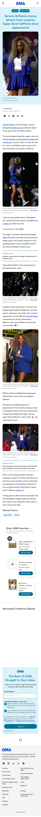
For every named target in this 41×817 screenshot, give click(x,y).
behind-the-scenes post (26, 393)
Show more (33, 210)
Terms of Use (6, 772)
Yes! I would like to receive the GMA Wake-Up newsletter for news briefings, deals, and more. (21, 711)
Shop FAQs (5, 791)
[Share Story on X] (9, 116)
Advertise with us (7, 787)
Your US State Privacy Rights (27, 769)
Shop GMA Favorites (17, 528)
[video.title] (20, 64)
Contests (5, 768)
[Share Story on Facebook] (4, 116)
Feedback (24, 785)
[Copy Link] (22, 116)
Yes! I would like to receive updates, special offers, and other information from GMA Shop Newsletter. (21, 705)
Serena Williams (9, 124)
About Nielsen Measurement (24, 778)
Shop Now (25, 553)
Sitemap (23, 791)
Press (22, 782)
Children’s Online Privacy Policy (9, 783)
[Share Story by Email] (17, 116)
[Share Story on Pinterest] (13, 116)
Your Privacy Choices (8, 779)
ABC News (5, 794)
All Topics (5, 805)
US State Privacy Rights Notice (25, 721)
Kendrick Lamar (17, 127)
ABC (3, 798)
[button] (3, 3)
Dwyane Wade (32, 316)
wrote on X (19, 490)
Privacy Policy (8, 721)
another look (19, 404)
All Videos (5, 801)
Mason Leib (8, 108)
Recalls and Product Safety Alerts (26, 795)
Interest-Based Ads (27, 773)
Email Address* (9, 691)
